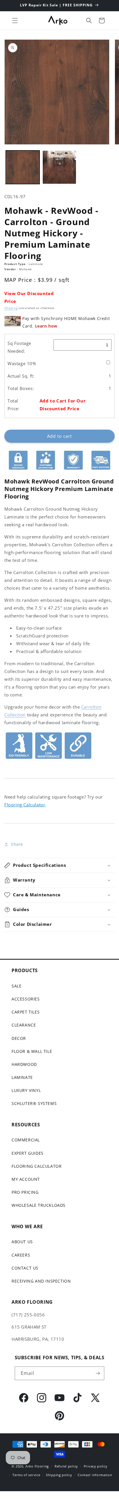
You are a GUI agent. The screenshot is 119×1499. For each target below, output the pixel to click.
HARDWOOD (24, 1064)
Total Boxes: (21, 388)
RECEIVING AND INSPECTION (41, 1281)
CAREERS (21, 1255)
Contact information (95, 1475)
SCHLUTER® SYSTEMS (34, 1103)
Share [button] (17, 844)
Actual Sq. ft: (21, 376)
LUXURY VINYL (26, 1090)
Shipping (11, 308)
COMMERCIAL (26, 1140)
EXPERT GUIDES (28, 1153)
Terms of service (26, 1475)
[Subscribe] (97, 1373)
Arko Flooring (37, 1466)
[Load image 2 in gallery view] (59, 167)
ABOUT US (22, 1241)
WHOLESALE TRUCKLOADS (39, 1205)
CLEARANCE (24, 1025)
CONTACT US (25, 1268)
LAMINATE (22, 1077)
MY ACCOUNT (26, 1179)
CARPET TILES (26, 1012)
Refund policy (66, 1466)
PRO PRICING (25, 1192)
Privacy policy (95, 1466)
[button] (15, 20)
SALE (16, 986)
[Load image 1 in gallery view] (23, 167)
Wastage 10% (22, 363)
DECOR (19, 1038)
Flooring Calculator (24, 805)
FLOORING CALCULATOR (37, 1166)
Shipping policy (59, 1475)
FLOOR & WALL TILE (32, 1051)
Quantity (12, 425)
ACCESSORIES (26, 999)
